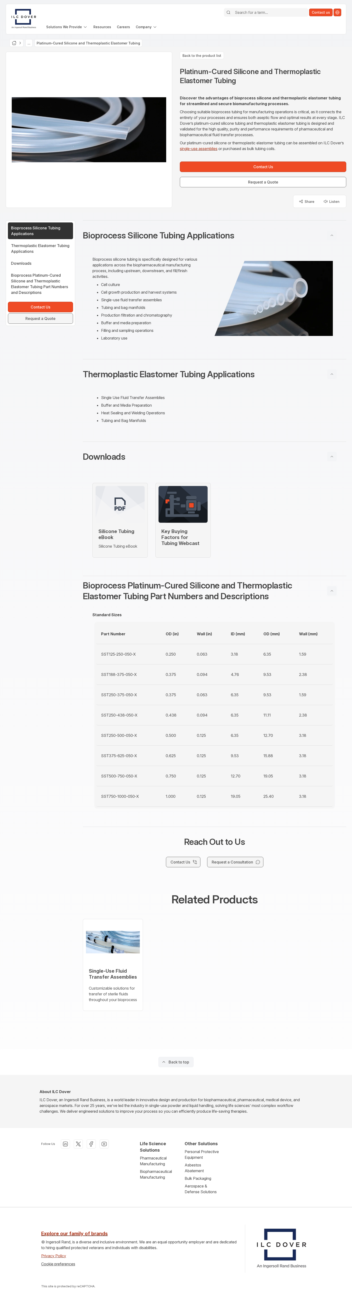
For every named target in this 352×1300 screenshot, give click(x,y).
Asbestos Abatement (194, 1168)
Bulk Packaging (198, 1178)
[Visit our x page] (78, 1144)
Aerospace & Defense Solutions (201, 1189)
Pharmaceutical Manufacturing (153, 1161)
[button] (214, 235)
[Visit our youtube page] (104, 1144)
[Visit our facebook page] (91, 1144)
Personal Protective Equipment (202, 1154)
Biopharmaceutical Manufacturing (156, 1174)
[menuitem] (67, 26)
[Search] (228, 12)
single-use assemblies (198, 148)
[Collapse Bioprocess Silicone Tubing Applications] (332, 235)
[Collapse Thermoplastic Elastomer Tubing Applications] (332, 374)
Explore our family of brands (74, 1233)
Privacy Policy (53, 1255)
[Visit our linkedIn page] (65, 1144)
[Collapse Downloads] (332, 456)
